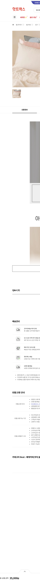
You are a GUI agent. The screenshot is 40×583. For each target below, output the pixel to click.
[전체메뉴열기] (14, 17)
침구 (36, 25)
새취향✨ (23, 17)
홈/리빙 (28, 25)
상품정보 (25, 109)
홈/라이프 (19, 25)
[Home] (13, 24)
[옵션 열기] (24, 571)
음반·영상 (33, 17)
